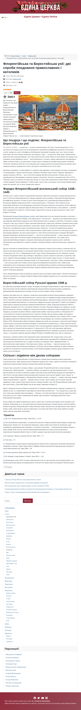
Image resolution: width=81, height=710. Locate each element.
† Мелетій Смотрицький (13, 683)
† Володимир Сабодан (12, 661)
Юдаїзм (8, 539)
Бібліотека (8, 633)
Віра (7, 552)
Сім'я (7, 566)
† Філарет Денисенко (12, 686)
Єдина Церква (10, 508)
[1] (54, 203)
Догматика (9, 604)
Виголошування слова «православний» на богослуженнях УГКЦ (27, 486)
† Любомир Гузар (11, 664)
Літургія (8, 596)
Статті (7, 514)
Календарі (9, 639)
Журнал (8, 636)
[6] (43, 328)
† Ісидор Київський (11, 680)
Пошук (28, 501)
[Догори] (77, 706)
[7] (56, 384)
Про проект (9, 587)
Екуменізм (9, 528)
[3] (60, 302)
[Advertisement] (40, 34)
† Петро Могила (10, 676)
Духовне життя (10, 555)
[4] (61, 312)
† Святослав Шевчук (12, 657)
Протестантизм (10, 525)
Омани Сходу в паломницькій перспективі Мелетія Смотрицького (27, 492)
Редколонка (9, 584)
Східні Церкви (10, 618)
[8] (56, 404)
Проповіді (9, 572)
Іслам (7, 541)
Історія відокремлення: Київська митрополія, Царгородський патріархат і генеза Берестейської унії (38, 489)
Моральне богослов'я (12, 612)
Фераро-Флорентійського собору (24, 216)
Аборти (8, 569)
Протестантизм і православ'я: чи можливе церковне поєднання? (26, 483)
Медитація (8, 581)
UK (5, 17)
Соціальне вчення (11, 610)
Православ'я (9, 519)
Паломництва (9, 578)
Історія (8, 598)
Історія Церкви (10, 533)
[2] (47, 228)
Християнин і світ (11, 563)
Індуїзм (8, 544)
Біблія (7, 624)
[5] (57, 323)
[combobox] (13, 501)
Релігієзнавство (11, 547)
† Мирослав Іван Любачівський (15, 667)
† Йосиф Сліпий (10, 670)
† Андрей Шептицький (13, 673)
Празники (8, 627)
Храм (7, 558)
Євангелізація (10, 601)
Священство (9, 607)
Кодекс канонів (10, 593)
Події (6, 511)
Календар (8, 630)
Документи (8, 590)
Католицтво (9, 522)
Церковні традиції (11, 561)
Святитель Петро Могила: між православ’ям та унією (23, 479)
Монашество (10, 530)
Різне (7, 574)
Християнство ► (11, 517)
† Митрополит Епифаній (13, 654)
